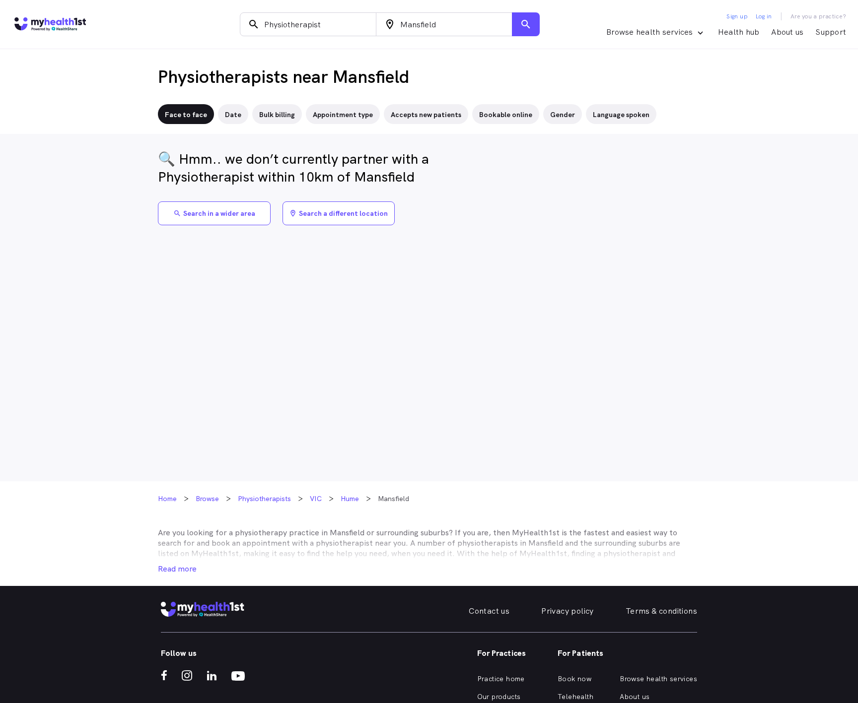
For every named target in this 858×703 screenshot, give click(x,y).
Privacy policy (567, 611)
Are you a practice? (818, 16)
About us (787, 32)
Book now (574, 678)
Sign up (737, 16)
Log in (764, 16)
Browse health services (658, 678)
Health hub (739, 32)
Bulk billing (277, 114)
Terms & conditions (661, 611)
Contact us (489, 611)
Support (830, 32)
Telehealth (575, 696)
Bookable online (505, 114)
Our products (499, 696)
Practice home (501, 678)
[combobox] (308, 24)
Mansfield (347, 532)
